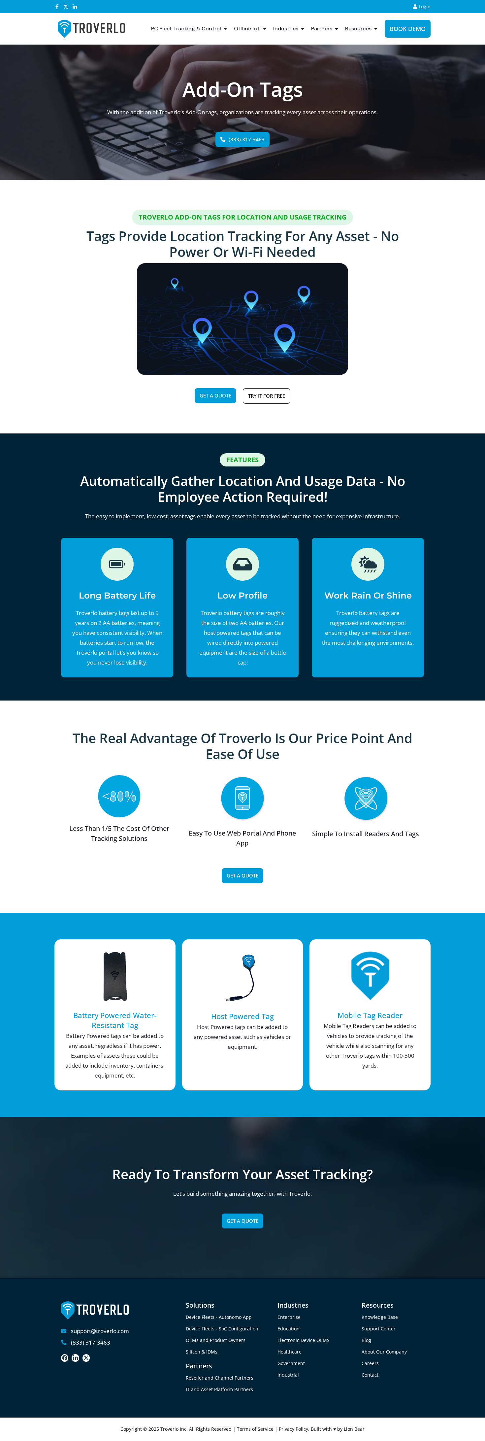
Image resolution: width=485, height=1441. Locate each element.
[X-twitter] (65, 6)
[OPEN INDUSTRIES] (302, 29)
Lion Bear (354, 1429)
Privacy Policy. (295, 1429)
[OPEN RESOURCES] (375, 29)
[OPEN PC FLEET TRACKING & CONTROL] (225, 29)
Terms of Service (255, 1429)
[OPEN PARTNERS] (336, 29)
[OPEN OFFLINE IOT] (264, 29)
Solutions (200, 1305)
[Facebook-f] (56, 6)
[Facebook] (64, 1357)
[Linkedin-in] (74, 6)
